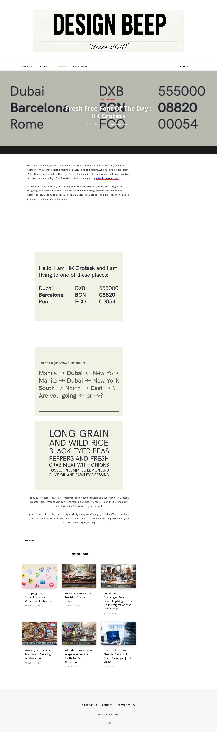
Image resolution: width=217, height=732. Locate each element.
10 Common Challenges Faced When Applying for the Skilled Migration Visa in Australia (118, 601)
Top (109, 723)
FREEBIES (61, 67)
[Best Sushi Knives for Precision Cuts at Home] (79, 576)
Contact (107, 705)
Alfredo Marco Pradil (107, 178)
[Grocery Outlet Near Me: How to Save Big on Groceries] (39, 633)
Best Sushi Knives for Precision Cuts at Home (78, 597)
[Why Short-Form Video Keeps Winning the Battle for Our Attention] (79, 633)
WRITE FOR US (80, 67)
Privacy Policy (127, 705)
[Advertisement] (79, 225)
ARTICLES (27, 67)
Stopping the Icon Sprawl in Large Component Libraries (38, 597)
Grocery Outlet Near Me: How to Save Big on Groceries (38, 654)
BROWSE (43, 67)
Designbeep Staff (98, 125)
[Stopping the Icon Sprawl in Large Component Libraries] (39, 576)
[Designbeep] (108, 31)
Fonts (103, 99)
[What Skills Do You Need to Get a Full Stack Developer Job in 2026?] (118, 633)
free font (30, 541)
